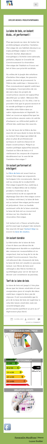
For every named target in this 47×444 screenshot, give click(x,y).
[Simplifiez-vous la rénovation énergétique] (8, 3)
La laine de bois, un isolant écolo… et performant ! (20, 32)
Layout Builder (36, 441)
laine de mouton (22, 232)
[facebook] (8, 427)
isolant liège (30, 229)
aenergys (31, 319)
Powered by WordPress (25, 437)
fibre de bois (14, 173)
